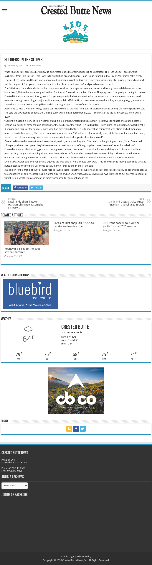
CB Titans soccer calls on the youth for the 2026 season (121, 224)
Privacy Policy (84, 556)
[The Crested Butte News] (76, 9)
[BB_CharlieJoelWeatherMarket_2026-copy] (30, 294)
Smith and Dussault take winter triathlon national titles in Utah (126, 202)
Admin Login (68, 556)
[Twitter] (83, 429)
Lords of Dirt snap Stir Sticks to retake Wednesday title (74, 224)
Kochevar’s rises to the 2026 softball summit (22, 250)
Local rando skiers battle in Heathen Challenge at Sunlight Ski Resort (25, 203)
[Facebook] (76, 429)
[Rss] (69, 429)
